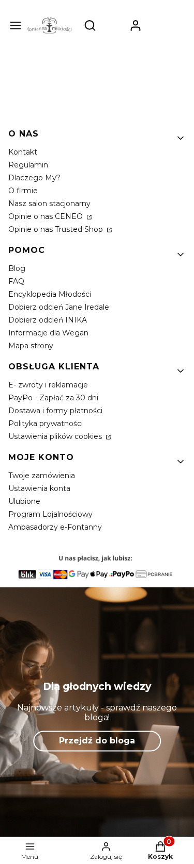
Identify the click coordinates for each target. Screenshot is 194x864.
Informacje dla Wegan (48, 332)
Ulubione (24, 501)
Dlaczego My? (34, 177)
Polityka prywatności (45, 423)
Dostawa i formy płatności (55, 410)
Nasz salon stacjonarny (49, 203)
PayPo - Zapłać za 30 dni (53, 397)
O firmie (23, 190)
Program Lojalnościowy (50, 514)
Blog (16, 268)
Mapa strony (30, 345)
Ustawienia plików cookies (56, 436)
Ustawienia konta (39, 488)
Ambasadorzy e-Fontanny (55, 527)
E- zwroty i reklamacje (48, 384)
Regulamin (28, 165)
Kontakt (22, 152)
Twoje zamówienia (41, 475)
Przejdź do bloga (97, 741)
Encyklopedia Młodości (49, 294)
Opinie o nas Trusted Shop (56, 229)
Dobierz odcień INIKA (47, 320)
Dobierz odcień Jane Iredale (58, 307)
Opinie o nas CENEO (46, 216)
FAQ (16, 281)
